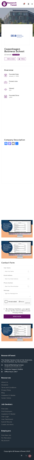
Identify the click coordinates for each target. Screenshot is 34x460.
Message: (6, 290)
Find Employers (6, 411)
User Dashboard (7, 419)
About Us (4, 382)
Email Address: (8, 275)
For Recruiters (6, 438)
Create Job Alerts (7, 424)
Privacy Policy (18, 313)
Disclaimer (4, 385)
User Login (5, 417)
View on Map (16, 54)
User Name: (7, 268)
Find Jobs (4, 409)
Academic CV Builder (8, 395)
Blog (3, 393)
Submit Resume (6, 422)
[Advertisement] (17, 119)
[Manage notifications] (29, 456)
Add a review (11, 59)
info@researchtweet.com (13, 367)
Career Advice (6, 398)
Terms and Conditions (19, 311)
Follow (22, 59)
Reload (22, 301)
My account (5, 440)
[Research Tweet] (9, 4)
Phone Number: (8, 283)
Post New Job (6, 435)
